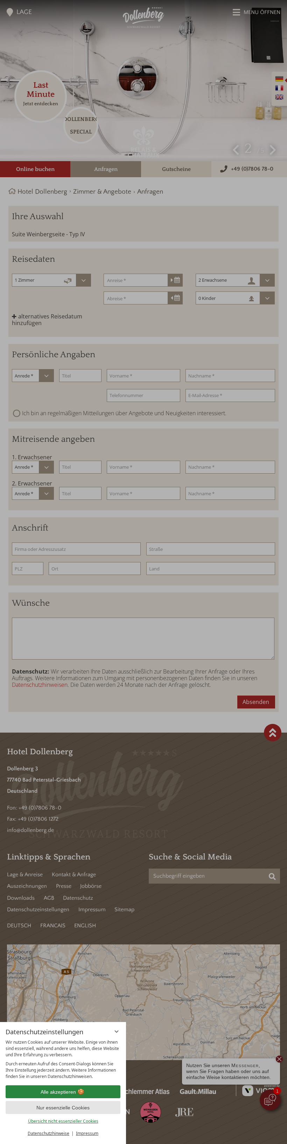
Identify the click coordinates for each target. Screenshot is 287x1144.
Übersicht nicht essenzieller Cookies (63, 1121)
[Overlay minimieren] (116, 1031)
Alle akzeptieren (58, 1092)
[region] (63, 1059)
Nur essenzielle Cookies (63, 1107)
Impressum (87, 1133)
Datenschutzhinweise (48, 1133)
